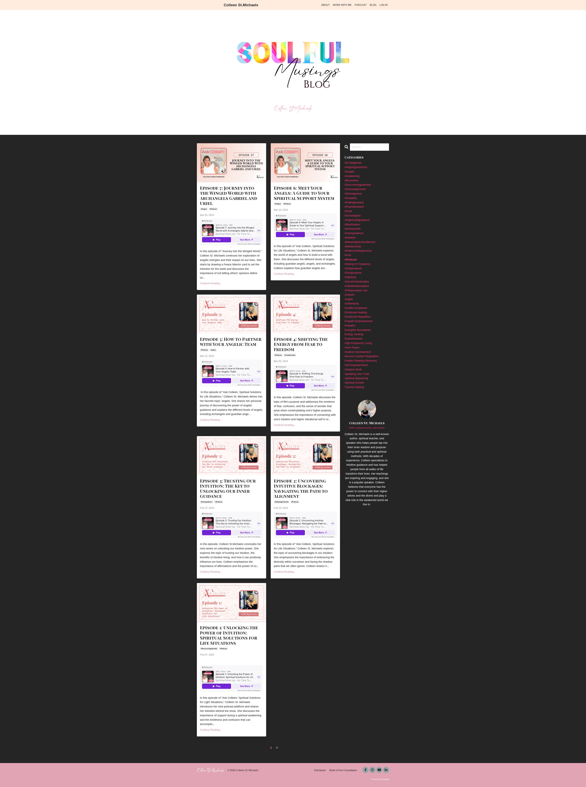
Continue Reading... (211, 283)
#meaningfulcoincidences (360, 242)
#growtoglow (353, 215)
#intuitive (350, 237)
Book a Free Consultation (343, 770)
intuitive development (358, 351)
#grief (348, 211)
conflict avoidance (356, 308)
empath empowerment (359, 321)
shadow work (353, 369)
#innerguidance (206, 502)
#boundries (351, 180)
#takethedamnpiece (357, 286)
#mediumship (353, 246)
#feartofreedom (354, 206)
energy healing (354, 334)
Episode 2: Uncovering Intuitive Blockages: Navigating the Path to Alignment (301, 488)
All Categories (353, 162)
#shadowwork (353, 268)
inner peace (352, 347)
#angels (204, 209)
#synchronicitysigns (357, 281)
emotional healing (356, 312)
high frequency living (358, 343)
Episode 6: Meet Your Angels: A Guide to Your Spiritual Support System (304, 193)
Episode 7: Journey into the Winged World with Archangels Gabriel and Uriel (228, 195)
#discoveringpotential (209, 648)
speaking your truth (357, 373)
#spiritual (350, 277)
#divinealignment (355, 189)
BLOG (373, 5)
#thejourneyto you (356, 290)
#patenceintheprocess (358, 250)
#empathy (351, 198)
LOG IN (384, 5)
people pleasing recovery (361, 360)
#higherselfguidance (357, 220)
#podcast (213, 209)
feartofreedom (289, 355)
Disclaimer (320, 770)
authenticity (352, 303)
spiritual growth (354, 382)
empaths (350, 325)
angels (213, 350)
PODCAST (361, 5)
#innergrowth (353, 228)
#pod (348, 255)
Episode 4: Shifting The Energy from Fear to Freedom (301, 344)
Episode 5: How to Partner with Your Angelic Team (231, 342)
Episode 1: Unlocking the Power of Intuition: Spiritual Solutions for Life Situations (229, 635)
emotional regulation (358, 316)
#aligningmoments (282, 502)
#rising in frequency (358, 264)
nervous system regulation (362, 356)
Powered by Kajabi (380, 779)
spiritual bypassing (356, 378)
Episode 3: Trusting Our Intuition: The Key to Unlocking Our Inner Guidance (228, 488)
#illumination (352, 224)
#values (349, 294)
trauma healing (354, 387)
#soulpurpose (353, 272)
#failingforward (354, 202)
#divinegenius (353, 193)
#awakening (352, 176)
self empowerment (356, 365)
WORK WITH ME (342, 5)
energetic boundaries (358, 330)
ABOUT (325, 5)
